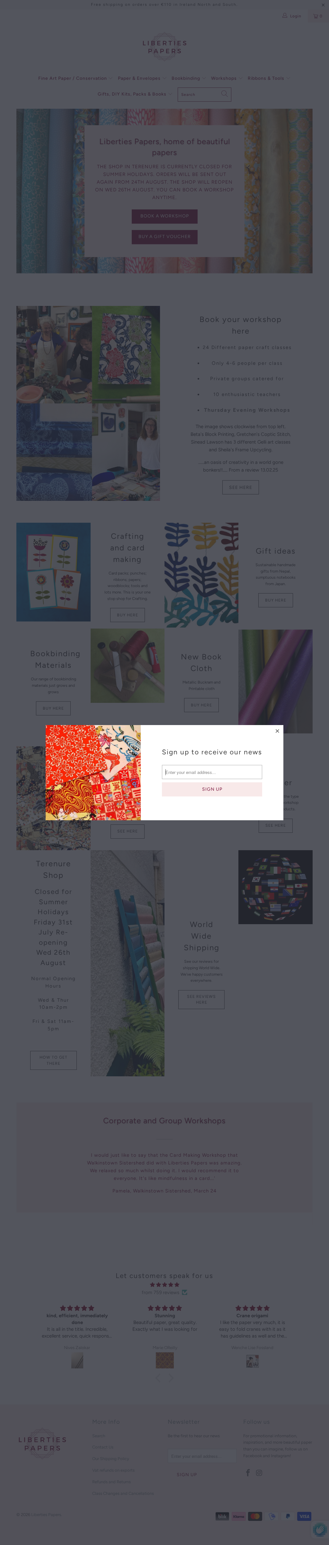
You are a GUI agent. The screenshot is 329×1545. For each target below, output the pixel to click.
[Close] (277, 731)
